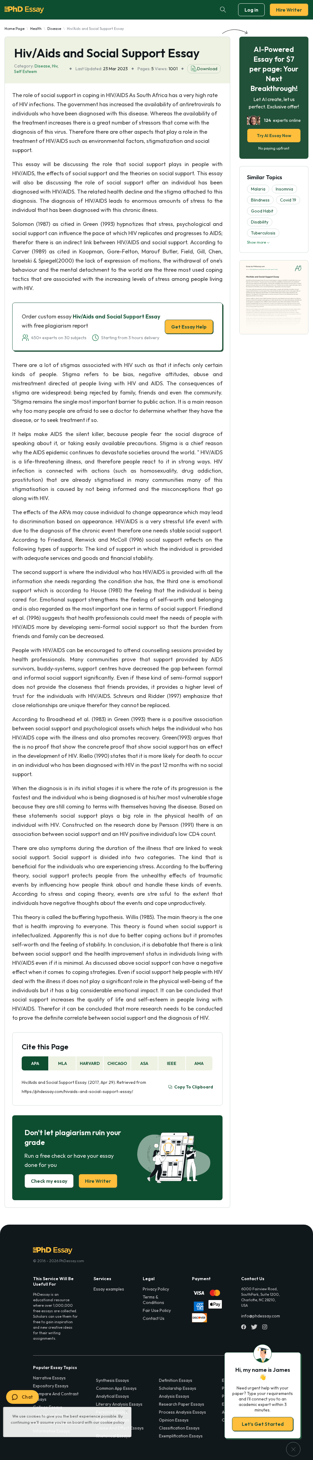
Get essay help (68, 772)
